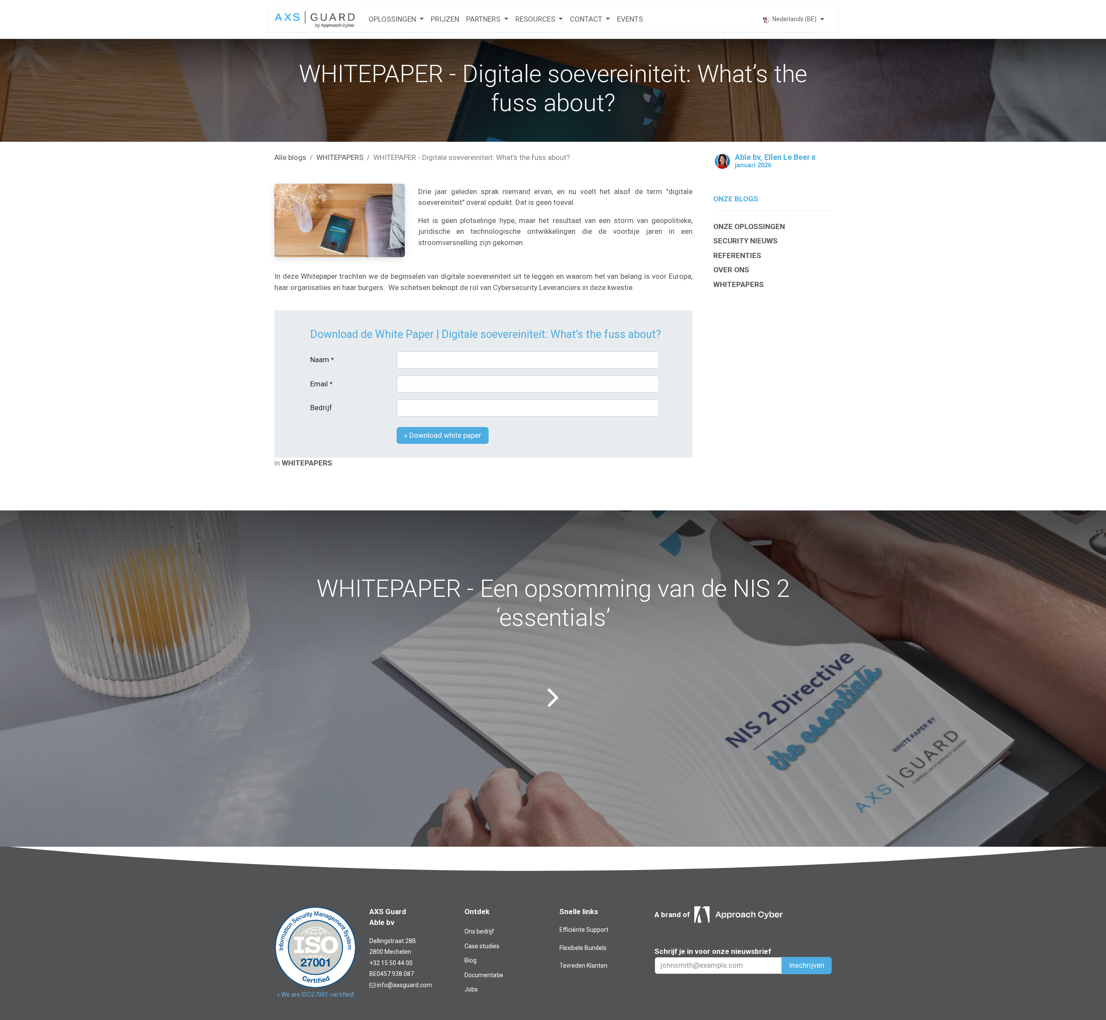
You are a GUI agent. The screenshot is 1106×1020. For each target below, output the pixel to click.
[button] (443, 435)
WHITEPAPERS (339, 157)
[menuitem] (396, 19)
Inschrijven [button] (806, 965)
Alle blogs (290, 157)
